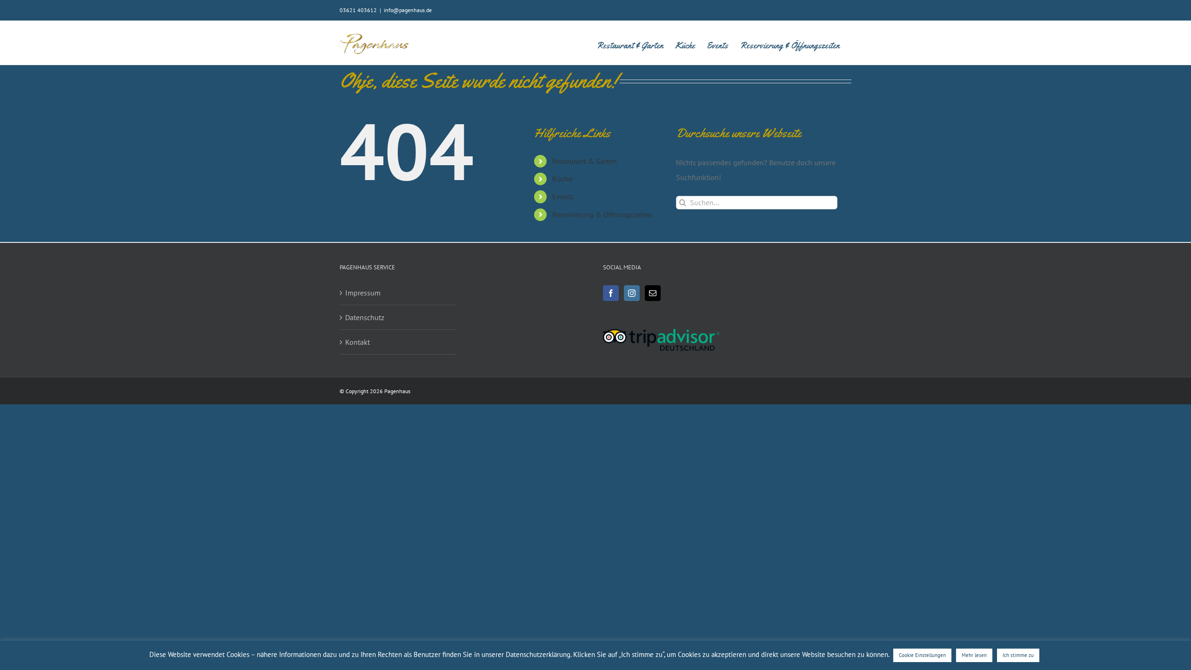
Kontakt (357, 342)
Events (563, 196)
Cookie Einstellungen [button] (922, 655)
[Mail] (653, 293)
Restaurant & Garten (584, 161)
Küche (562, 178)
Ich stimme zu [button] (1018, 655)
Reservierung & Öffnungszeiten (602, 214)
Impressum (363, 292)
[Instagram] (632, 293)
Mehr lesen (974, 655)
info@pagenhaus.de (408, 10)
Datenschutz (364, 317)
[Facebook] (611, 293)
